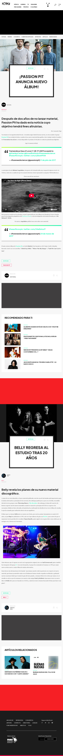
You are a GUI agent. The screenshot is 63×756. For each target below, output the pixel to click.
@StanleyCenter (16, 153)
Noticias (4, 36)
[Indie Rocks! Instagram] (47, 5)
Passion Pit (4, 109)
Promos (26, 7)
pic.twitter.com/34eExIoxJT (33, 229)
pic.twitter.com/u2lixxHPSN (33, 156)
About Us (23, 725)
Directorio (26, 722)
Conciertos (17, 36)
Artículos (45, 36)
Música (16, 4)
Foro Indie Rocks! (12, 725)
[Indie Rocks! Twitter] (49, 3)
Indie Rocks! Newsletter (44, 736)
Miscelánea (17, 7)
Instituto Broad (26, 216)
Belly (3, 480)
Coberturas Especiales (27, 36)
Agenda (23, 4)
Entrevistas (38, 36)
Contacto (17, 722)
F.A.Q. (30, 725)
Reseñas (10, 36)
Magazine (34, 4)
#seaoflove (14, 156)
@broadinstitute (31, 153)
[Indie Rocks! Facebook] (46, 3)
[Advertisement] (31, 22)
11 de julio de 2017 (48, 160)
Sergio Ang (8, 475)
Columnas (34, 7)
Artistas (9, 722)
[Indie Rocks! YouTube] (47, 6)
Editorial (9, 104)
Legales (34, 722)
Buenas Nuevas (53, 36)
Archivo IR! (10, 720)
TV (28, 4)
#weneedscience (47, 153)
